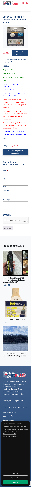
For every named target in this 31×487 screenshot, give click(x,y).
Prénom (5, 179)
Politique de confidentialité (9, 433)
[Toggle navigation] (5, 8)
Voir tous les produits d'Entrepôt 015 (15, 152)
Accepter (15, 482)
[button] (25, 28)
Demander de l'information (20, 53)
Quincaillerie (16, 146)
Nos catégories (8, 420)
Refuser (15, 473)
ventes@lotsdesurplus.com (13, 401)
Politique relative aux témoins (10, 436)
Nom (4, 186)
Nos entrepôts (8, 416)
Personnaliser (15, 478)
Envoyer (7, 228)
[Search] (23, 3)
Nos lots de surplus (10, 412)
